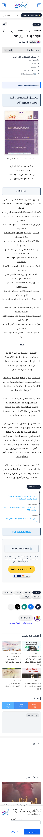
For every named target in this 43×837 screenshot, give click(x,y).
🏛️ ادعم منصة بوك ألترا (28, 73)
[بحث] (4, 5)
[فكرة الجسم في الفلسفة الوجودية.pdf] (11, 673)
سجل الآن (32, 832)
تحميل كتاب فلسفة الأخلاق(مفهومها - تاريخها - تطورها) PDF (20, 509)
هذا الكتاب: (32, 63)
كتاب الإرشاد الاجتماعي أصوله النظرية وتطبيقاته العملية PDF (10, 15)
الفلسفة (36, 597)
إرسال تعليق (32, 715)
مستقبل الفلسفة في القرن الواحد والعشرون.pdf (26, 58)
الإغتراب (18, 592)
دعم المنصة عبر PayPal (19, 569)
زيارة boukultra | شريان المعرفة (21, 622)
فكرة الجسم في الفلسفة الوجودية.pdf (13, 684)
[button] (31, 607)
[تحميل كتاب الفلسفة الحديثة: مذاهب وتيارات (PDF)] (31, 673)
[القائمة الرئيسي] (39, 5)
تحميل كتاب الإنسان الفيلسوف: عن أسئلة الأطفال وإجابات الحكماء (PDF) (22, 497)
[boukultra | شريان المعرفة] (21, 5)
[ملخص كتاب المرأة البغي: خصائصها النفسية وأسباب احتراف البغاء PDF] (21, 793)
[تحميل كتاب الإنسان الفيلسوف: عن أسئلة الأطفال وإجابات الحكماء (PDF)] (31, 646)
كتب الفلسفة (26, 597)
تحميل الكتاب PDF (29, 70)
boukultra (33, 42)
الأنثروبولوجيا (8, 592)
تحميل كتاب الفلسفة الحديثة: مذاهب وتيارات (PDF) (21, 520)
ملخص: (33, 66)
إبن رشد (36, 24)
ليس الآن (14, 832)
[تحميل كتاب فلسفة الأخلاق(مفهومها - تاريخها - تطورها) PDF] (11, 646)
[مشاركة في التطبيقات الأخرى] (11, 607)
